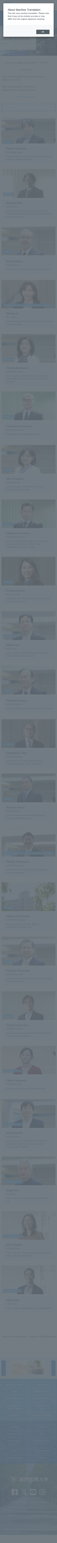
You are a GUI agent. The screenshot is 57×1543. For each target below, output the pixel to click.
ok (43, 32)
